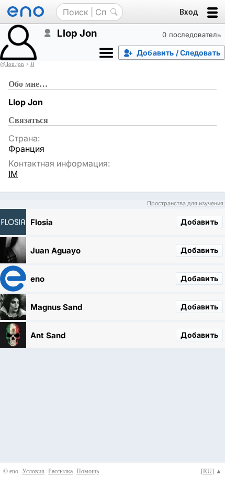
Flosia (41, 222)
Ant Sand (47, 335)
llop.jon (14, 64)
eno (37, 279)
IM (13, 174)
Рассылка (60, 471)
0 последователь (191, 34)
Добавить (199, 221)
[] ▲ (211, 471)
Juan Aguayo (55, 251)
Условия (33, 471)
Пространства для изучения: (186, 203)
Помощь (87, 471)
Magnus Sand (56, 307)
